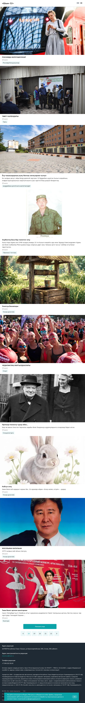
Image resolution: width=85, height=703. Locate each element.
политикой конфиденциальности (29, 699)
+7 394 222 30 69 (7, 663)
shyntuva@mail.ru (8, 656)
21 (45, 634)
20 (40, 634)
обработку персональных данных (51, 697)
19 (34, 634)
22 (51, 634)
